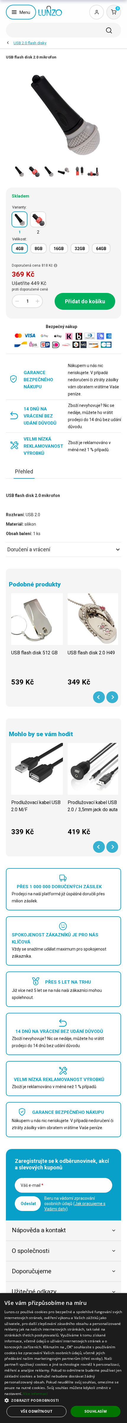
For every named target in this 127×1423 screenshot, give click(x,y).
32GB (80, 248)
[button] (63, 1400)
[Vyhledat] (109, 30)
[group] (37, 642)
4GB (20, 248)
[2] (38, 219)
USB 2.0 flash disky (30, 43)
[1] (19, 219)
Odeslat (28, 1203)
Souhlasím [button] (95, 1411)
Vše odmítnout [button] (36, 1411)
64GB (101, 248)
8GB (39, 248)
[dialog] (63, 1358)
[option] (19, 171)
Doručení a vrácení (28, 549)
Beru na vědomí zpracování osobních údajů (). (74, 1203)
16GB (58, 248)
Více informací (35, 1393)
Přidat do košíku (85, 301)
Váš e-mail (32, 1185)
